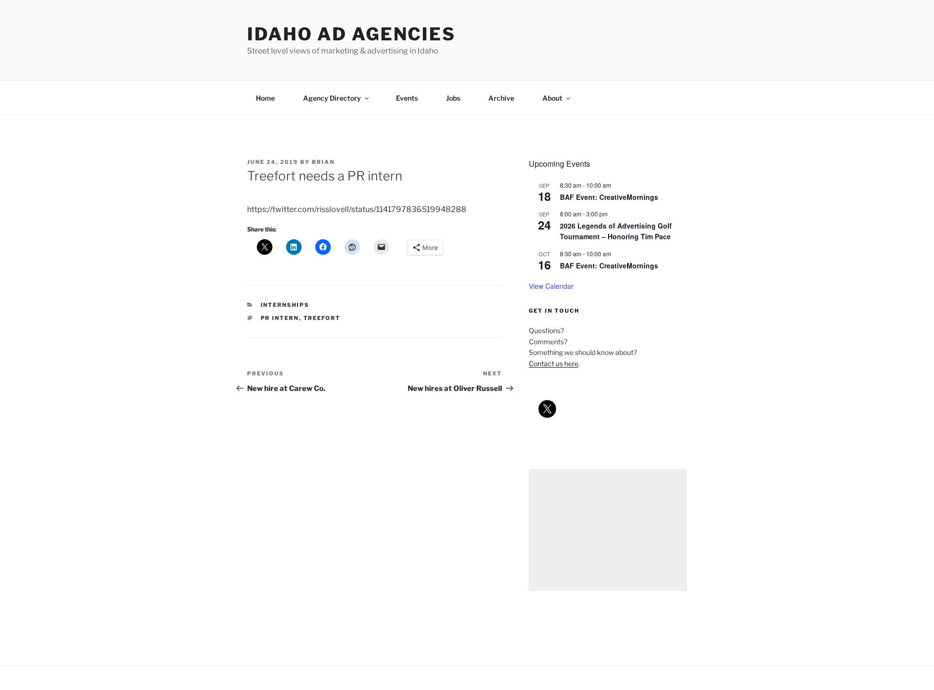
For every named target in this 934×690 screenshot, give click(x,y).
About (552, 98)
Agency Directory (332, 98)
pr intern (280, 318)
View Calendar (551, 286)
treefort (322, 318)
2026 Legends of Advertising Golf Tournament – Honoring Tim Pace (616, 231)
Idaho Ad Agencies (351, 34)
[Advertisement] (608, 530)
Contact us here (553, 363)
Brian (323, 162)
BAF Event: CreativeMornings (609, 197)
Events (407, 98)
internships (285, 304)
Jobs (453, 98)
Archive (501, 98)
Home (265, 98)
